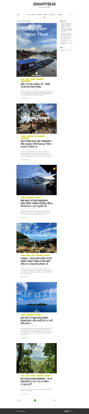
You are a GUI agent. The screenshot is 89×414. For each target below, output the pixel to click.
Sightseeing (38, 14)
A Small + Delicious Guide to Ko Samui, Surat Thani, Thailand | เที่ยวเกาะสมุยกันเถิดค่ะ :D (36, 261)
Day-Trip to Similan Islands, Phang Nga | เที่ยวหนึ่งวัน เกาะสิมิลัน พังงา (36, 320)
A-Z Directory (59, 14)
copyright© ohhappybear (20, 411)
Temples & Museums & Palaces (25, 81)
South (33, 255)
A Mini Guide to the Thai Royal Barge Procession (66, 40)
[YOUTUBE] (67, 411)
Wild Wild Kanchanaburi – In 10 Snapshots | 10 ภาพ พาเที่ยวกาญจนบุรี (36, 381)
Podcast (71, 411)
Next (54, 400)
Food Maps (45, 14)
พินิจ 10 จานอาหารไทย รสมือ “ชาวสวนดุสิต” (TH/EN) (66, 38)
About (44, 17)
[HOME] (68, 411)
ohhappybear (44, 4)
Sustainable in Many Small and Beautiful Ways (66, 43)
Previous (19, 400)
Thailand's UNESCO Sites (25, 138)
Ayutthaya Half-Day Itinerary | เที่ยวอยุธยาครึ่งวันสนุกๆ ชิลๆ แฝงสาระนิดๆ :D (36, 143)
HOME (28, 14)
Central (22, 79)
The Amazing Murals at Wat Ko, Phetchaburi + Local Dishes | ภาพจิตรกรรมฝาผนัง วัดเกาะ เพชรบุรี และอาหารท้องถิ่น (67, 25)
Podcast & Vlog (52, 14)
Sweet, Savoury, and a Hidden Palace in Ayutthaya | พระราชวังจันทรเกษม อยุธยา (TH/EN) (67, 34)
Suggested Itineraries (40, 79)
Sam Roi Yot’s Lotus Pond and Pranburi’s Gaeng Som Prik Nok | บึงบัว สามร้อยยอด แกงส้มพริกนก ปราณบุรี (66, 30)
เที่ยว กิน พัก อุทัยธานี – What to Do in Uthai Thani (35, 85)
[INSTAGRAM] (65, 411)
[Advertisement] (44, 10)
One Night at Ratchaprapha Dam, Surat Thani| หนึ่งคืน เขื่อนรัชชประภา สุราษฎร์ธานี (37, 203)
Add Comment (34, 89)
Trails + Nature (38, 197)
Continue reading (25, 98)
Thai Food (32, 14)
